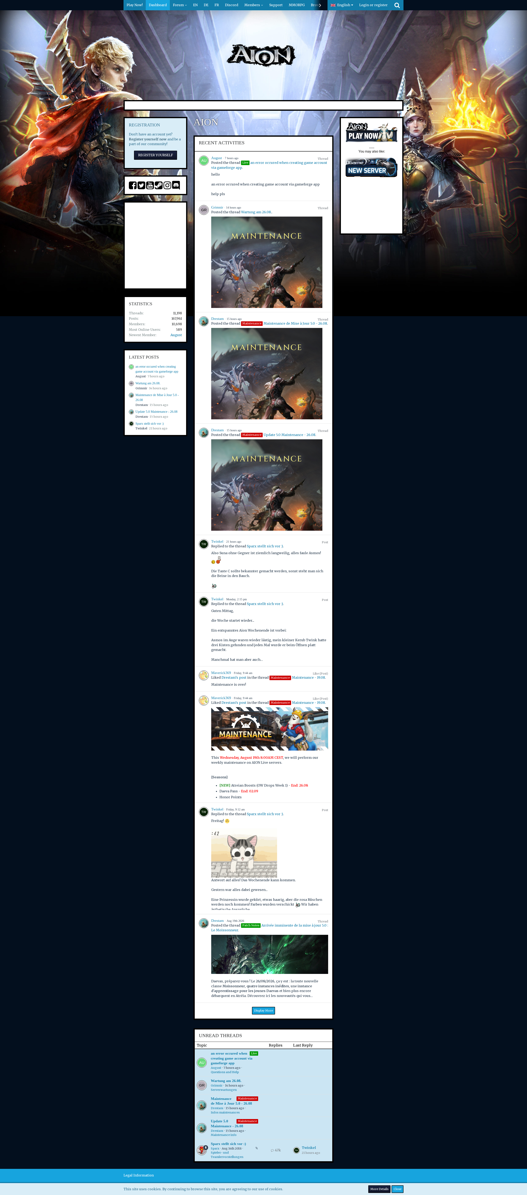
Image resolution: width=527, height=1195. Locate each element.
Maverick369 (221, 673)
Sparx (215, 1148)
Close (397, 1189)
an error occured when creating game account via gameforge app (231, 1058)
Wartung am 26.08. (147, 383)
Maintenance (247, 1098)
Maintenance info (224, 1135)
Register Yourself (155, 155)
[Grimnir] (204, 256)
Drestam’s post (234, 677)
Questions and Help (225, 1072)
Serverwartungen (224, 1090)
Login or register (373, 5)
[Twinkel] (204, 564)
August (176, 335)
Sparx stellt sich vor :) (149, 423)
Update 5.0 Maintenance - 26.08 (156, 411)
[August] (204, 176)
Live (254, 1053)
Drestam (141, 405)
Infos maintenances (225, 1112)
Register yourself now (148, 139)
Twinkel (141, 428)
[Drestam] (204, 367)
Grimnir (141, 388)
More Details (379, 1189)
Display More (263, 1010)
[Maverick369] (204, 678)
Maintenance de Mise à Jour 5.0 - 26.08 (295, 323)
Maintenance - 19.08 (308, 677)
